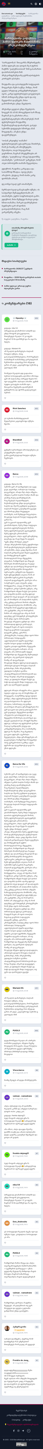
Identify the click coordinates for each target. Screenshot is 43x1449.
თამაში (11, 245)
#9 (37, 1070)
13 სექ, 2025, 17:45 (9, 52)
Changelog (16, 1420)
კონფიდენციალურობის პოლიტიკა (21, 1415)
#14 (36, 440)
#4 (37, 1253)
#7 (37, 1153)
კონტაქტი (27, 1420)
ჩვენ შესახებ (21, 1410)
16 (22, 53)
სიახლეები (20, 13)
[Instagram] (18, 1431)
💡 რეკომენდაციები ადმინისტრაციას (22, 1424)
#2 (37, 1327)
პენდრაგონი (19, 1326)
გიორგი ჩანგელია (33, 52)
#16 (36, 318)
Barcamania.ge (7, 13)
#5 (37, 1222)
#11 (36, 988)
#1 (37, 1360)
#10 (36, 1031)
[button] (9, 4)
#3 (37, 1293)
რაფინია (24, 219)
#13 (36, 474)
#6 (37, 1185)
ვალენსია (15, 219)
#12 (36, 764)
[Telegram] (23, 1431)
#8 (37, 1096)
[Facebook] (14, 1431)
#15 (36, 409)
